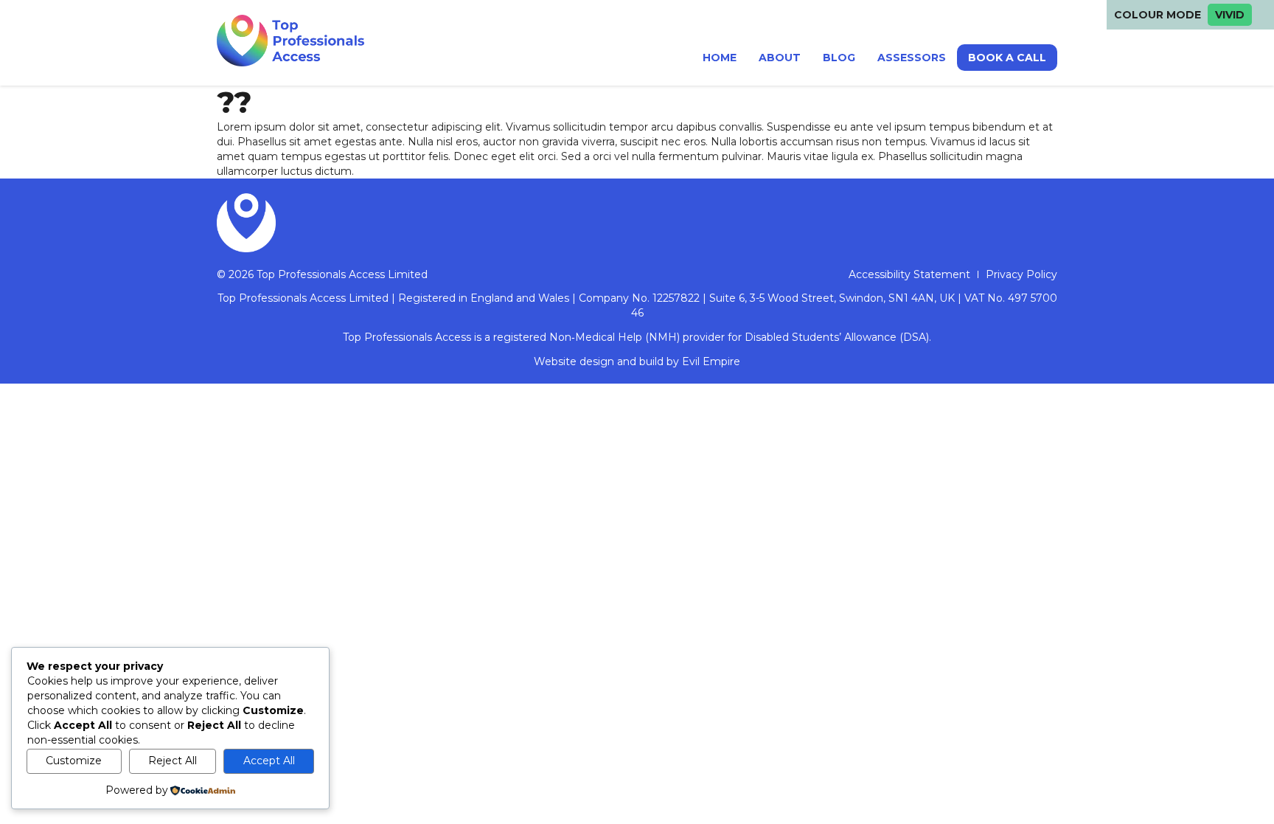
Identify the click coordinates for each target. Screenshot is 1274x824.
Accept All (269, 760)
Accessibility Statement (909, 274)
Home (720, 57)
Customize (74, 760)
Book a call (1007, 57)
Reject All (172, 760)
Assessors (911, 57)
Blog (839, 57)
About (780, 57)
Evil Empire (711, 361)
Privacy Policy (1021, 274)
